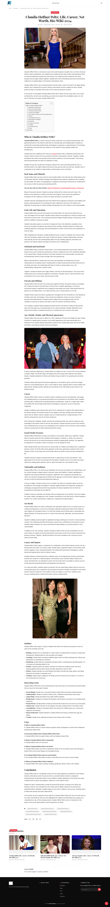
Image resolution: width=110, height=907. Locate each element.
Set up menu (55, 3)
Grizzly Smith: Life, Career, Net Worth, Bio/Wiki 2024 (22, 856)
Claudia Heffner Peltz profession (33, 814)
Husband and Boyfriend (35, 110)
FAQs (30, 128)
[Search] (101, 3)
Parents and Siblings (34, 112)
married (54, 154)
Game (61, 893)
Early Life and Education (35, 109)
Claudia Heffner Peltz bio (62, 808)
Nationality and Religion (35, 119)
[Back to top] (106, 903)
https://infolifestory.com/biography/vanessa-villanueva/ (66, 188)
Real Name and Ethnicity (35, 107)
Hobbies (31, 124)
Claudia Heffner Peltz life (65, 811)
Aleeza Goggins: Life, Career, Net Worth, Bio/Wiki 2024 (85, 856)
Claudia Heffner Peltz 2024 (47, 808)
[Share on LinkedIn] (36, 819)
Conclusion (29, 130)
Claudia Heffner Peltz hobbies (49, 811)
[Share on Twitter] (29, 819)
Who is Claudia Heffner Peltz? (34, 105)
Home (10, 8)
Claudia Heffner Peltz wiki (50, 814)
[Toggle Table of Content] (50, 103)
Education (62, 896)
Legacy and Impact (34, 123)
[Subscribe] (99, 889)
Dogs (61, 888)
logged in (34, 871)
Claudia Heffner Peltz (32, 808)
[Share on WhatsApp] (40, 819)
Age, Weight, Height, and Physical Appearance (40, 114)
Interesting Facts (33, 126)
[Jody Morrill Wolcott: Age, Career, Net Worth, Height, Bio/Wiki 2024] (55, 844)
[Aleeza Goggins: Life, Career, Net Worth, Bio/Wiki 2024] (86, 844)
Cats (61, 891)
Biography (15, 8)
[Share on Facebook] (33, 819)
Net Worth (31, 121)
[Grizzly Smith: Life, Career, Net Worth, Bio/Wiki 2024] (23, 844)
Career (30, 116)
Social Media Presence (34, 117)
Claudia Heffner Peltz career (32, 811)
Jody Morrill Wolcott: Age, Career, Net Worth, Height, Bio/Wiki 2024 (53, 856)
